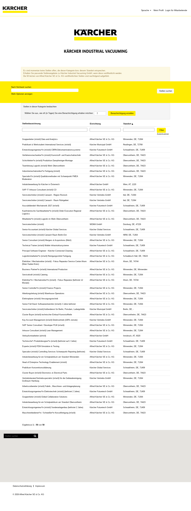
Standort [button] (127, 124)
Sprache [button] (145, 10)
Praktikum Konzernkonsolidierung (36, 367)
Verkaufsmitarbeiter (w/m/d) (34, 336)
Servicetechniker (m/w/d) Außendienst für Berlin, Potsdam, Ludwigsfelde (53, 309)
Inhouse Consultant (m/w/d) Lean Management (42, 330)
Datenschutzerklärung (22, 486)
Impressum (40, 486)
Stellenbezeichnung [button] (31, 123)
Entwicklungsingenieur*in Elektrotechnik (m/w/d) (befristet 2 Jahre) (51, 391)
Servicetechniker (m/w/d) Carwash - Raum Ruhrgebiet (45, 200)
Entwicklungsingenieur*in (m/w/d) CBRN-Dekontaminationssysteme (51, 150)
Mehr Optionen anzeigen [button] (21, 94)
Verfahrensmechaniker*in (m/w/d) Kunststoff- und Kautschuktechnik (51, 155)
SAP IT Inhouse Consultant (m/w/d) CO (39, 190)
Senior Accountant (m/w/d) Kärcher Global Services (44, 229)
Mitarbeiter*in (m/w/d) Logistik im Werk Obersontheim (45, 219)
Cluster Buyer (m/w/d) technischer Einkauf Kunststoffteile (47, 314)
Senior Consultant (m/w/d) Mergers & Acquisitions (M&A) (46, 240)
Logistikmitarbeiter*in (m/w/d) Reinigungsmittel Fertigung (46, 256)
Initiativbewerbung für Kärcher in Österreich (41, 184)
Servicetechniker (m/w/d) (33, 224)
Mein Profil (159, 10)
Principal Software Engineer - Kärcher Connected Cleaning (47, 251)
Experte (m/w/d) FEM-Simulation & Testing (40, 346)
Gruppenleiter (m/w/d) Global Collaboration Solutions (44, 397)
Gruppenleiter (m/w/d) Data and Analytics (40, 139)
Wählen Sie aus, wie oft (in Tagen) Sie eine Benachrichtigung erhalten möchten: (59, 113)
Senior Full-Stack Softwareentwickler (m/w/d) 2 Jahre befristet (49, 304)
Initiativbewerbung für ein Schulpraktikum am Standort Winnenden (50, 357)
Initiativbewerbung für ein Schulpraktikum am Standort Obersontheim (52, 402)
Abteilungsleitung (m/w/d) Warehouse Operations (43, 293)
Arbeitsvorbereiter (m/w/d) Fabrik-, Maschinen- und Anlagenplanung (51, 386)
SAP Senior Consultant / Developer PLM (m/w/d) (43, 325)
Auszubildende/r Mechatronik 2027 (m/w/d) (40, 206)
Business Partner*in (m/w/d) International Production (44, 269)
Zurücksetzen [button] (163, 134)
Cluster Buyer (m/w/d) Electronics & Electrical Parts (44, 373)
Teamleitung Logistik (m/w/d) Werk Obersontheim (43, 166)
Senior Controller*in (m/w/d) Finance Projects (41, 288)
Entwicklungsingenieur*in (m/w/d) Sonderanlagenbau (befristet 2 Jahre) (52, 407)
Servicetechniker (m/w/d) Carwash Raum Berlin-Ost (44, 235)
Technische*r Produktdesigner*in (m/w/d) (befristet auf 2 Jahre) (49, 341)
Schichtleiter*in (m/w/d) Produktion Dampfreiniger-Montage (47, 160)
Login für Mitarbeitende (176, 10)
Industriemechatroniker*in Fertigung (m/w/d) (41, 171)
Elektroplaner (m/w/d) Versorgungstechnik (40, 299)
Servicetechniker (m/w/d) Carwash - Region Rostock (44, 195)
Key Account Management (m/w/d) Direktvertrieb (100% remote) (49, 320)
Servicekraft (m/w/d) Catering (34, 275)
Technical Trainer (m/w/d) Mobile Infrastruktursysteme (45, 245)
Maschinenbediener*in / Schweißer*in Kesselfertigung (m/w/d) (48, 413)
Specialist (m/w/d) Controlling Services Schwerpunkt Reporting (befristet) (53, 352)
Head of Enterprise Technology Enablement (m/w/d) (44, 362)
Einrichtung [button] (95, 124)
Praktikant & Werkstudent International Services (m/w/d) (46, 144)
